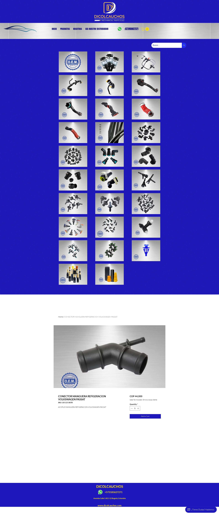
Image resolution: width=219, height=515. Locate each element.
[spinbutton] (135, 408)
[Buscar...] (184, 45)
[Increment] (138, 408)
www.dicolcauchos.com (109, 505)
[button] (145, 29)
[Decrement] (131, 408)
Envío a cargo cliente (150, 400)
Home (60, 317)
